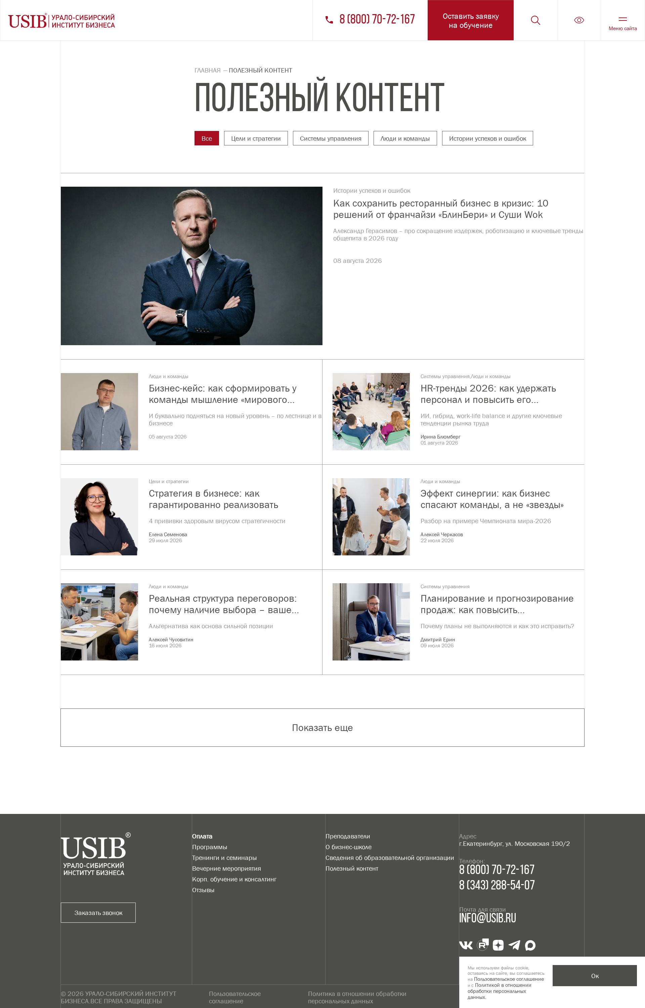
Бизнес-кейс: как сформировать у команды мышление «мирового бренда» (222, 393)
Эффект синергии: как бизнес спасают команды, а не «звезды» (492, 499)
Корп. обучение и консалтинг (234, 879)
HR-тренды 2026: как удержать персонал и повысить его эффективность (488, 393)
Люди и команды (405, 138)
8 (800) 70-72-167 (377, 20)
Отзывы (203, 890)
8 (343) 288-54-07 (497, 886)
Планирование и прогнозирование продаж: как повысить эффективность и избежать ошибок (497, 604)
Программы (209, 847)
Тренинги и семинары (224, 857)
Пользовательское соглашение (235, 997)
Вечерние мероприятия (226, 868)
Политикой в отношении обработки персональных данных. (499, 991)
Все (207, 138)
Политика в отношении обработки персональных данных (357, 997)
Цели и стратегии (256, 138)
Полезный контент (352, 868)
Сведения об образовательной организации (390, 857)
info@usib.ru (487, 919)
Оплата (202, 836)
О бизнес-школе (349, 847)
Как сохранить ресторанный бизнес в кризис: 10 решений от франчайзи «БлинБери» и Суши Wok (441, 208)
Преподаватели (348, 836)
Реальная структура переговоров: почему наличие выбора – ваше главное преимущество (223, 604)
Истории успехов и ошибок (487, 138)
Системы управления (330, 138)
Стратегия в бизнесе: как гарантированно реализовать (213, 499)
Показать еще (322, 727)
